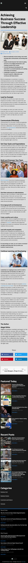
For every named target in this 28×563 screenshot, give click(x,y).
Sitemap (24, 561)
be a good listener (11, 127)
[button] (25, 3)
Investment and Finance (7, 500)
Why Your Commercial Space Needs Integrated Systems (18, 438)
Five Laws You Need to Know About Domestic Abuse (19, 407)
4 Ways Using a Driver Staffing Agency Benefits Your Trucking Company (12, 549)
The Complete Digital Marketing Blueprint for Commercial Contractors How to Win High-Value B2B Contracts (19, 473)
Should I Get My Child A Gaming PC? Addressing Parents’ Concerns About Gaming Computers (13, 536)
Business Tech (4, 492)
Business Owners (5, 496)
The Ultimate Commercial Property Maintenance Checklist (19, 449)
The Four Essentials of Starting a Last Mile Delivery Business (19, 396)
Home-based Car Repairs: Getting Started (19, 419)
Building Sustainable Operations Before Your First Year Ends (19, 461)
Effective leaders (5, 180)
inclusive (9, 222)
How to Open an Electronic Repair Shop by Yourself (12, 543)
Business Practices (6, 53)
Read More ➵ (15, 390)
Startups (3, 504)
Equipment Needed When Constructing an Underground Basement (18, 386)
